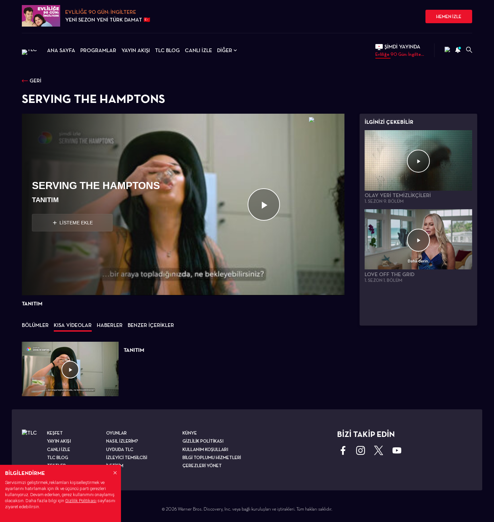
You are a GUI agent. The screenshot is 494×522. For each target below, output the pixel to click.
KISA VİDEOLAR (73, 325)
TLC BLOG (167, 50)
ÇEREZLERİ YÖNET (202, 465)
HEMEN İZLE (448, 16)
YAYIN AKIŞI (135, 50)
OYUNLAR (116, 433)
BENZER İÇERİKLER (151, 325)
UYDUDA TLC (119, 449)
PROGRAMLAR (98, 50)
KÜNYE (189, 433)
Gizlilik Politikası (80, 500)
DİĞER (224, 50)
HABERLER (110, 325)
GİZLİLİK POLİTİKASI (202, 441)
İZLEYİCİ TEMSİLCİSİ (126, 457)
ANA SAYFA (61, 50)
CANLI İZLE (198, 50)
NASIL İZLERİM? (122, 441)
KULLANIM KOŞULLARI (205, 449)
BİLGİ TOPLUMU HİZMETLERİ (211, 457)
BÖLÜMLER (35, 325)
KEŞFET (55, 433)
